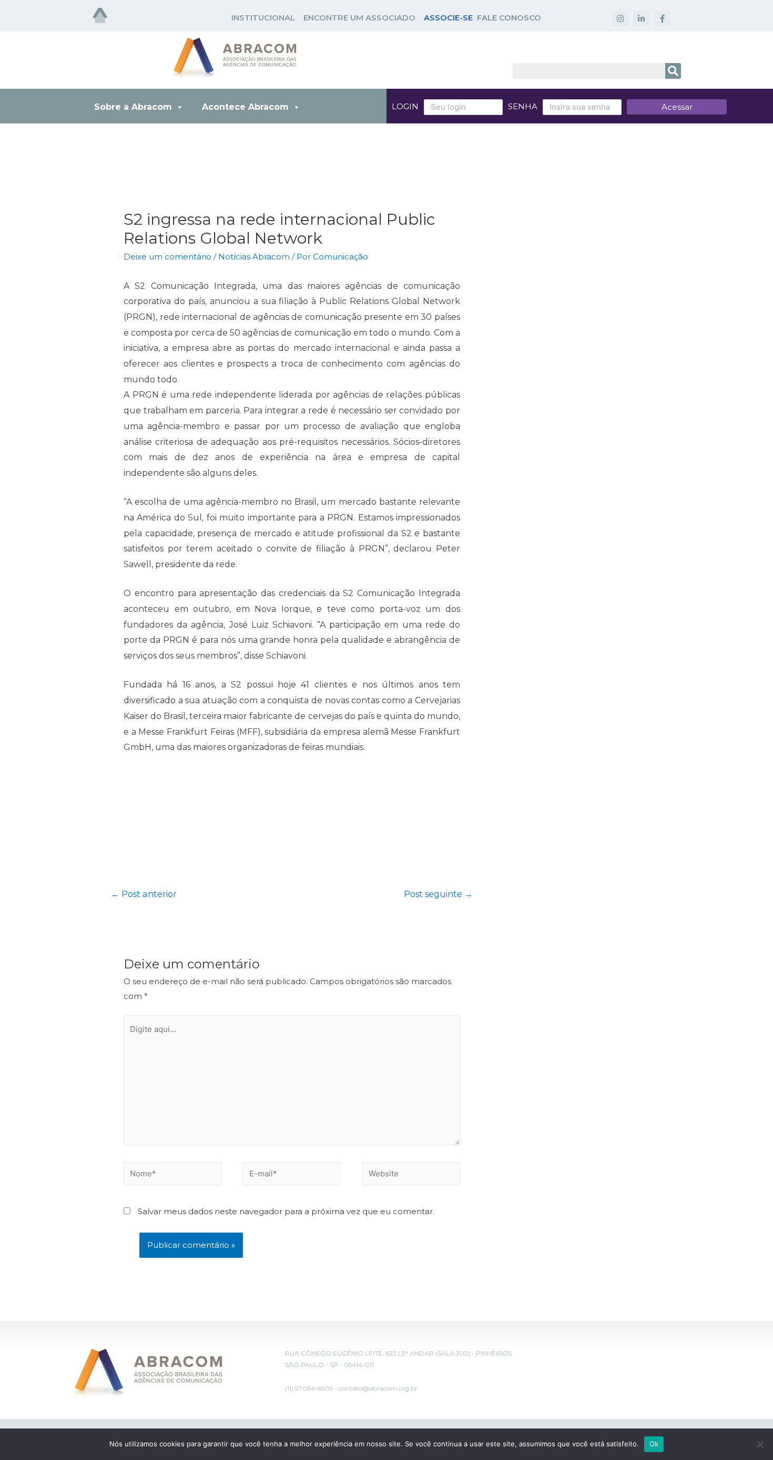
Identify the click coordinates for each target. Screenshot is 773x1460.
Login (405, 106)
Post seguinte (438, 894)
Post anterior (144, 894)
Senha (522, 106)
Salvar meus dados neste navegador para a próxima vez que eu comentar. (286, 1211)
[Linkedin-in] (641, 18)
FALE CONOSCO (509, 18)
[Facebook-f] (662, 18)
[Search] (673, 71)
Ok (654, 1444)
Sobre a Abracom (133, 107)
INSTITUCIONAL (263, 18)
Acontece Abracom (245, 107)
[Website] (411, 1176)
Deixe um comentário (167, 257)
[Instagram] (620, 18)
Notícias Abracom (254, 257)
